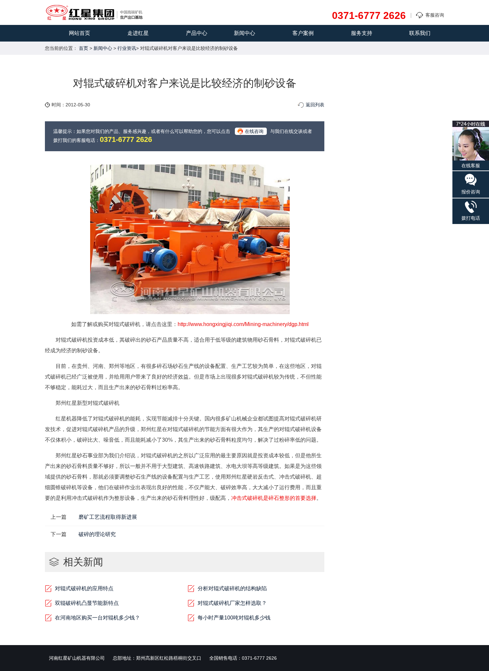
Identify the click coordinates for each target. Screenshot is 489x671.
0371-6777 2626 (369, 16)
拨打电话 (470, 218)
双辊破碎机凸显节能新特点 (87, 603)
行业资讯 (126, 48)
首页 (83, 48)
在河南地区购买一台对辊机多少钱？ (97, 617)
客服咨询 (434, 15)
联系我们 (419, 33)
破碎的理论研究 (97, 534)
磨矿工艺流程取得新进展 (108, 517)
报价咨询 (470, 191)
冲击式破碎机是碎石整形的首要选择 (273, 498)
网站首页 (79, 33)
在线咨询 (254, 131)
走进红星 (138, 33)
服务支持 (361, 33)
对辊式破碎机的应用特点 (84, 588)
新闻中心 (244, 33)
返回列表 (315, 104)
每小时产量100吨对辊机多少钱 (234, 617)
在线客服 (470, 165)
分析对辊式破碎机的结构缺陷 (232, 588)
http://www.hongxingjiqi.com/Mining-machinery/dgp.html (243, 324)
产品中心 (196, 33)
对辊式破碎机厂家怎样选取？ (232, 603)
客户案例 (303, 33)
